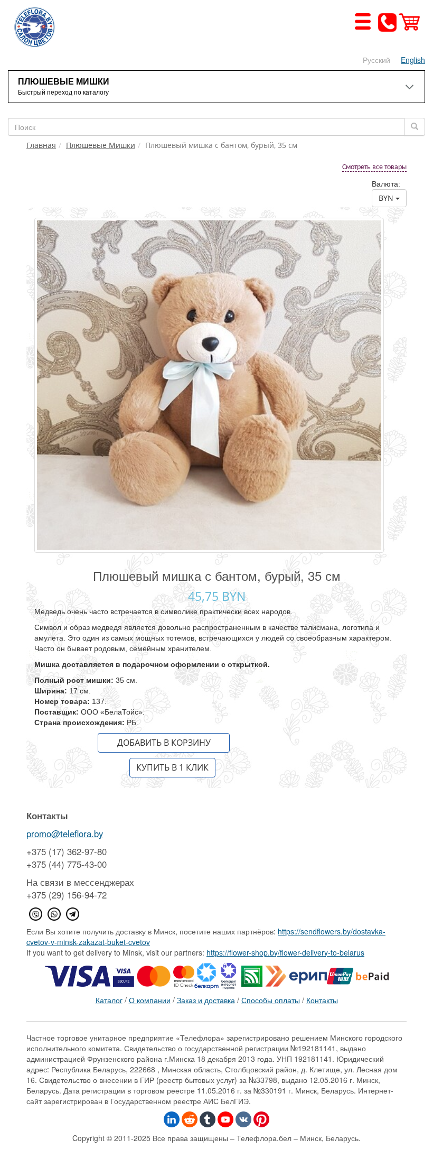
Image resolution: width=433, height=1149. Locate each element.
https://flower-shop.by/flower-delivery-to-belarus (285, 952)
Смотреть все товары (374, 167)
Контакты (322, 1000)
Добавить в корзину (164, 742)
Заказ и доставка (206, 1000)
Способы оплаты (270, 1000)
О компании (150, 1000)
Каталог (109, 1000)
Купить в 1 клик (172, 767)
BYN (387, 198)
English (413, 59)
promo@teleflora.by (64, 833)
